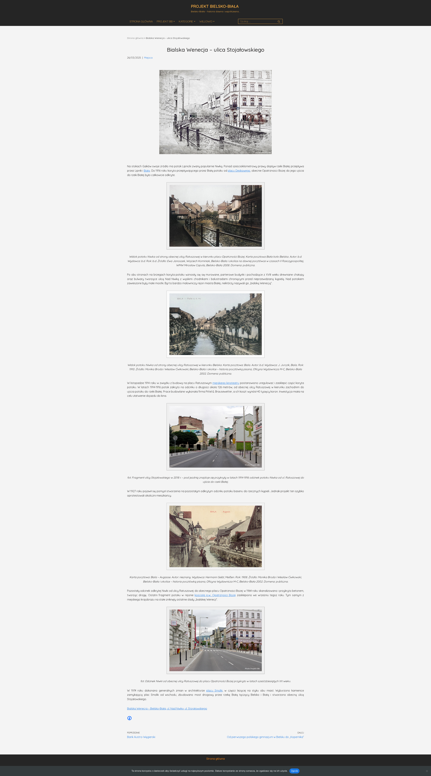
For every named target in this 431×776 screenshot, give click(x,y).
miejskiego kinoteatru (225, 383)
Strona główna (135, 38)
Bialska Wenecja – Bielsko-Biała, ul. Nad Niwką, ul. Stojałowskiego (167, 708)
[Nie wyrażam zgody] (426, 771)
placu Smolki (214, 690)
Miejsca (148, 57)
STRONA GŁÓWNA (141, 21)
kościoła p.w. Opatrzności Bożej (215, 595)
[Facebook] (129, 718)
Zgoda (294, 770)
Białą (147, 170)
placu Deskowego (239, 170)
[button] (174, 21)
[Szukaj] (279, 21)
